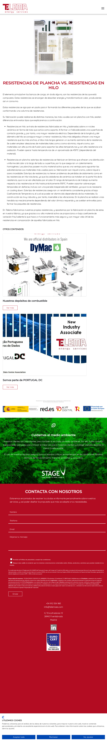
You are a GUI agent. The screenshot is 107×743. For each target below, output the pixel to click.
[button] (102, 8)
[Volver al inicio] (15, 8)
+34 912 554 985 (53, 603)
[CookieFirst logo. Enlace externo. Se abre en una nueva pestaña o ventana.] (3, 717)
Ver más (10, 308)
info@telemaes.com (53, 607)
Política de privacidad (27, 559)
